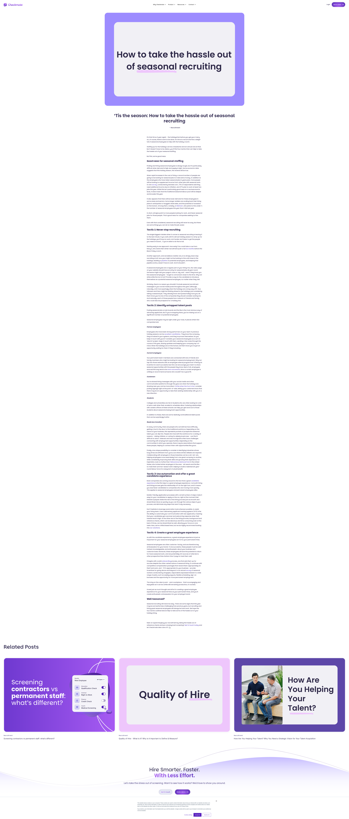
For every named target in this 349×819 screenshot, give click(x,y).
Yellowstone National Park (180, 462)
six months (190, 249)
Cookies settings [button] (188, 815)
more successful (173, 369)
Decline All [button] (206, 815)
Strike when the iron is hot (185, 386)
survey (154, 185)
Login (328, 4)
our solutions (155, 528)
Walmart (179, 206)
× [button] (216, 800)
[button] (159, 4)
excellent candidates (172, 334)
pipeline (164, 261)
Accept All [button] (197, 815)
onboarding (166, 561)
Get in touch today (192, 625)
